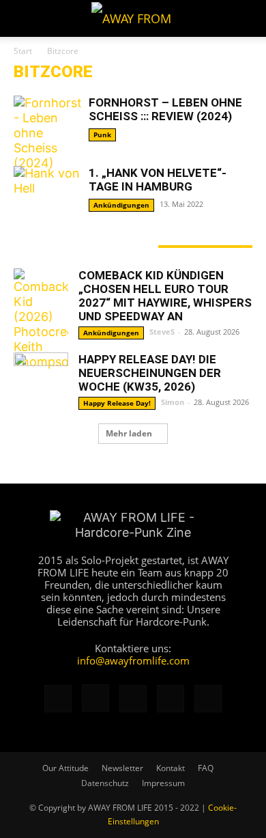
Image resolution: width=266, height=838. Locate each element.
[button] (23, 18)
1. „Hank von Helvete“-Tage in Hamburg (157, 179)
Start (23, 51)
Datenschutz (105, 783)
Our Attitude (65, 768)
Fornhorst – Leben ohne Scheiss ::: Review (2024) (165, 109)
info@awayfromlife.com (133, 660)
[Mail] (133, 698)
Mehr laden (129, 433)
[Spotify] (170, 698)
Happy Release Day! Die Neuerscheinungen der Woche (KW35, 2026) (149, 372)
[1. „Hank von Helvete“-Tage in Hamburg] (48, 191)
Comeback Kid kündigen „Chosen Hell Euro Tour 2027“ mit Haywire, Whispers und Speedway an (165, 295)
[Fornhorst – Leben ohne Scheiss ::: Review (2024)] (48, 133)
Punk (102, 134)
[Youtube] (208, 698)
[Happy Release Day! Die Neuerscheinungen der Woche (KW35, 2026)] (41, 379)
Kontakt (170, 768)
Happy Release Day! (117, 403)
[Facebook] (58, 698)
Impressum (163, 783)
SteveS (162, 331)
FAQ (205, 768)
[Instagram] (95, 698)
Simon (172, 402)
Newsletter (122, 768)
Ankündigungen (121, 205)
